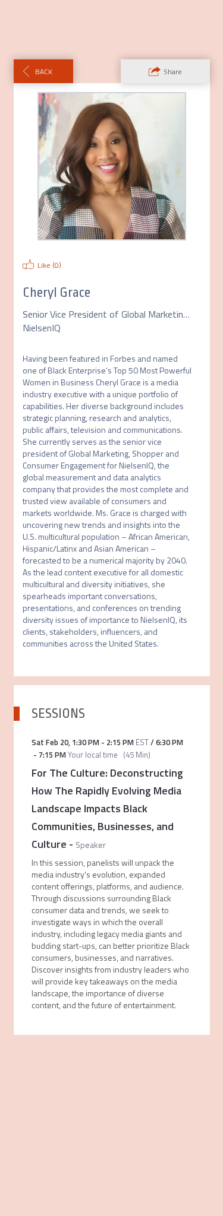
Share (173, 71)
